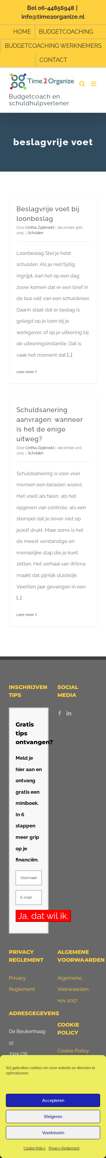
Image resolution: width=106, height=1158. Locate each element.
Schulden (35, 233)
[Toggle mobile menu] (94, 84)
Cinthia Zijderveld (39, 228)
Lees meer (25, 372)
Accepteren (53, 1100)
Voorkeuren (53, 1132)
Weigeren (53, 1116)
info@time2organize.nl (53, 16)
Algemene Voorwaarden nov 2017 (73, 989)
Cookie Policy (35, 1148)
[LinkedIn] (69, 713)
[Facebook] (59, 713)
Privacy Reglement (64, 1148)
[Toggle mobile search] (82, 84)
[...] (69, 355)
